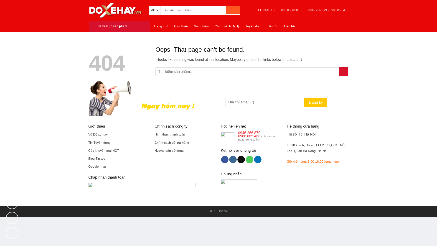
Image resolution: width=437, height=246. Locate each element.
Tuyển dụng (253, 26)
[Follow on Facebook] (225, 160)
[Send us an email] (241, 160)
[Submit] (233, 10)
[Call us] (249, 160)
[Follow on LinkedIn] (258, 160)
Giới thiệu (181, 26)
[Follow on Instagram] (233, 160)
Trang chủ (161, 26)
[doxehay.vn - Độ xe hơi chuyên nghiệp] (115, 10)
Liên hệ (289, 26)
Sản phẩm (201, 26)
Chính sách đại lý (227, 26)
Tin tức (273, 26)
